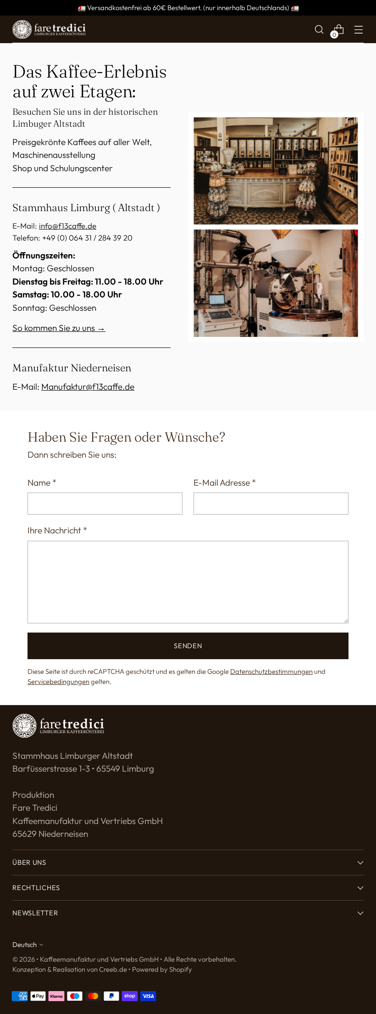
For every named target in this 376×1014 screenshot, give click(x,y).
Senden (188, 645)
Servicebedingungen (58, 681)
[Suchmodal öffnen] (319, 29)
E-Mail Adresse (225, 482)
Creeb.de (113, 969)
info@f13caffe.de (67, 225)
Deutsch (24, 944)
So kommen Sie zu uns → (58, 327)
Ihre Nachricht (57, 530)
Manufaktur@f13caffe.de (87, 386)
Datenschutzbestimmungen (271, 671)
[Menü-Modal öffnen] (358, 29)
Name (42, 482)
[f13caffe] (49, 29)
